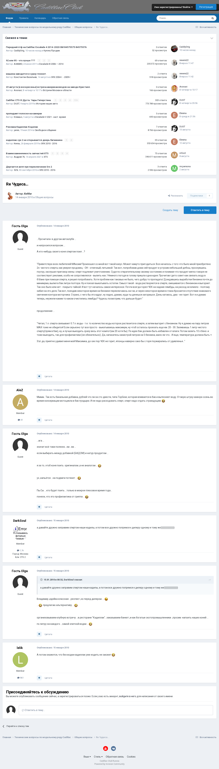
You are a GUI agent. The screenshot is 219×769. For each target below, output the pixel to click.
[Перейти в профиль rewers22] (174, 62)
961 (22, 677)
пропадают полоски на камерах (24, 113)
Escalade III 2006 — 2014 (51, 64)
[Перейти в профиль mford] (174, 155)
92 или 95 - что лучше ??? (21, 60)
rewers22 (184, 60)
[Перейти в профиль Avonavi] (174, 88)
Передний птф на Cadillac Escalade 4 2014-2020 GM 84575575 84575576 (46, 47)
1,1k (21, 550)
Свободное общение (45, 130)
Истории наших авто (47, 103)
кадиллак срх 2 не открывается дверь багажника (34, 140)
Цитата (48, 376)
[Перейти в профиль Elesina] (174, 115)
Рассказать (176, 195)
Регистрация (206, 6)
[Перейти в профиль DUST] (174, 102)
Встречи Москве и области (57, 90)
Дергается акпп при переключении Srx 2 (29, 166)
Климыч (18, 117)
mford (182, 153)
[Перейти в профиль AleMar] (10, 196)
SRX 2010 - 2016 (49, 143)
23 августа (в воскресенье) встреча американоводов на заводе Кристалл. (48, 87)
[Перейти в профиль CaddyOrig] (174, 48)
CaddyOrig (19, 50)
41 (21, 420)
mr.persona (185, 166)
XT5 (46, 157)
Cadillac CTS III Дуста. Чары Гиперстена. (29, 100)
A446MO (18, 64)
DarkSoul (19, 520)
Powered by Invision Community (109, 764)
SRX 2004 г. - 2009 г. (61, 77)
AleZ (19, 390)
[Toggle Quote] (41, 579)
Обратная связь (60, 18)
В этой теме (198, 18)
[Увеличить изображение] (163, 400)
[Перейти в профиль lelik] (20, 660)
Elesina (182, 113)
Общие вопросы (44, 197)
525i (16, 170)
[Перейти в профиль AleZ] (20, 402)
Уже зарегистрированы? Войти (172, 7)
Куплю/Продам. (52, 50)
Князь (17, 143)
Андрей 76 (19, 157)
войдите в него (127, 696)
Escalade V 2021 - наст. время (50, 117)
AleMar (28, 193)
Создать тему (170, 210)
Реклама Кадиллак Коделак (22, 126)
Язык (86, 756)
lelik (20, 648)
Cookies (131, 756)
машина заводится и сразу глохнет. (26, 73)
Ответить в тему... (34, 710)
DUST (16, 103)
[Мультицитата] (39, 376)
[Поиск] (212, 18)
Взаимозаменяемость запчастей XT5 (27, 153)
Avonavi (18, 90)
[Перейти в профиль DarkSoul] (20, 532)
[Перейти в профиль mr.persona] (174, 168)
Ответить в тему (200, 210)
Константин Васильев (25, 77)
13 (75, 100)
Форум (9, 18)
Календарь (40, 18)
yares (16, 130)
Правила (23, 18)
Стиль (97, 756)
